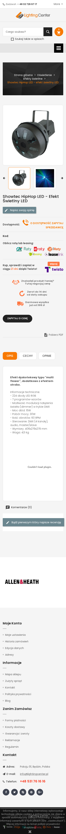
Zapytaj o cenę (17, 318)
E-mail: (11, 774)
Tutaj (28, 283)
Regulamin (12, 747)
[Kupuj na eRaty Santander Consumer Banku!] (39, 249)
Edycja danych (14, 648)
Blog (7, 701)
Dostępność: (11, 224)
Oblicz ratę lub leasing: (18, 243)
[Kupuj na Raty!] (23, 249)
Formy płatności (15, 720)
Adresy (9, 655)
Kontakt (10, 687)
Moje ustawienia (15, 635)
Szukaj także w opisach (29, 39)
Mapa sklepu (13, 674)
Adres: (10, 766)
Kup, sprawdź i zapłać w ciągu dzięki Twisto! (20, 267)
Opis (10, 356)
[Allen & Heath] (22, 582)
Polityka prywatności (18, 694)
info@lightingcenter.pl (34, 774)
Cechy (28, 356)
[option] (20, 178)
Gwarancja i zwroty (17, 733)
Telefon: (11, 781)
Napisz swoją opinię (21, 210)
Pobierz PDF (53, 335)
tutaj (39, 827)
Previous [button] (4, 178)
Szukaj (47, 31)
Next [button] (62, 178)
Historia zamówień (16, 641)
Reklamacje (12, 740)
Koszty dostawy (15, 727)
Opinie (46, 356)
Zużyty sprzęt (13, 681)
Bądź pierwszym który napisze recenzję (36, 522)
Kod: (6, 236)
